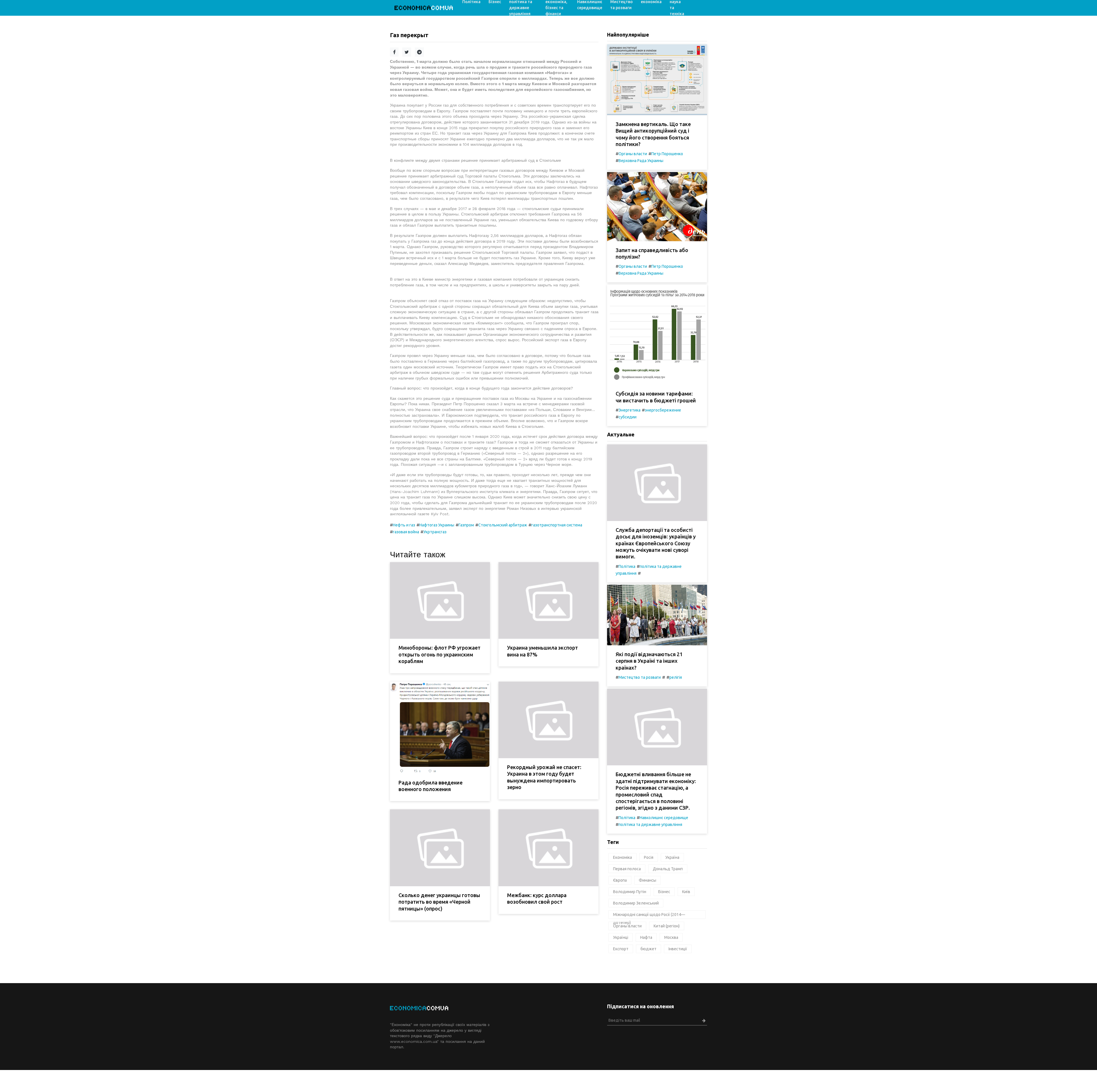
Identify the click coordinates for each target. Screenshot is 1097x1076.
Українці (620, 937)
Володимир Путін (629, 891)
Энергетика (629, 410)
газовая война (406, 532)
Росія (648, 857)
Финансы (647, 880)
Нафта (646, 937)
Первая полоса (627, 869)
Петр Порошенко (667, 153)
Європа (620, 880)
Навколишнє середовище (664, 817)
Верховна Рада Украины (640, 160)
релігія (675, 677)
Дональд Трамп (668, 869)
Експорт (620, 949)
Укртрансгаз (435, 532)
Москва (671, 937)
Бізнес (664, 891)
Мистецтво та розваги (639, 677)
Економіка (622, 857)
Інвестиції (677, 949)
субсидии (627, 417)
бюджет (648, 949)
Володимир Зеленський (636, 903)
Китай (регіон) (667, 926)
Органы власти (632, 153)
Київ (686, 891)
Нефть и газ (404, 525)
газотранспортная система (556, 525)
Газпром (466, 525)
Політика (626, 566)
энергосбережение (663, 410)
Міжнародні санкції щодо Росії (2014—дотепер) (649, 915)
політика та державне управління (650, 824)
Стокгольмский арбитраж (502, 525)
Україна (672, 857)
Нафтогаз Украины (436, 525)
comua (424, 8)
